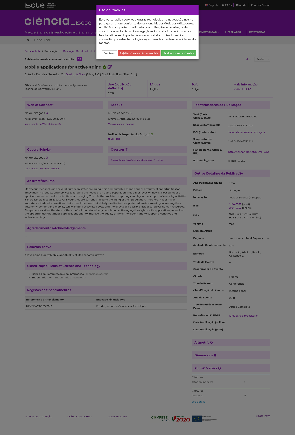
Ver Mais (109, 53)
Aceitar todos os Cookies (179, 53)
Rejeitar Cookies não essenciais (139, 53)
